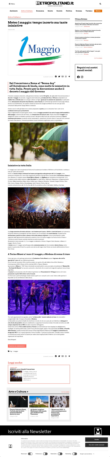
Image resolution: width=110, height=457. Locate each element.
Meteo (98, 11)
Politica (69, 11)
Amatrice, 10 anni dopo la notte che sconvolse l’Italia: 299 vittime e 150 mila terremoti (88, 24)
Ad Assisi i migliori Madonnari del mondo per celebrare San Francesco (38, 412)
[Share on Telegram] (69, 76)
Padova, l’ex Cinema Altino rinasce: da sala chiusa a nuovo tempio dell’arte (88, 31)
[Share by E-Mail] (62, 76)
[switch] (45, 453)
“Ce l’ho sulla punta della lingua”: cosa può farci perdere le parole (87, 52)
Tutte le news (98, 58)
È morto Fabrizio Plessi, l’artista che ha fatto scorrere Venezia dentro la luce (88, 45)
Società (59, 11)
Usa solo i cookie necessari (96, 444)
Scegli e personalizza (86, 454)
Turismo (89, 11)
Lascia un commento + (17, 346)
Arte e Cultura (27, 11)
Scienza (79, 11)
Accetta (96, 439)
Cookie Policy (66, 447)
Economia (40, 11)
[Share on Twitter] (59, 76)
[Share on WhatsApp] (66, 76)
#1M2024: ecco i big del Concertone (22, 369)
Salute (50, 11)
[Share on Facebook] (56, 76)
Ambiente (14, 11)
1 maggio (15, 351)
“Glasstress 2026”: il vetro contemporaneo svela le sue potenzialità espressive (58, 413)
